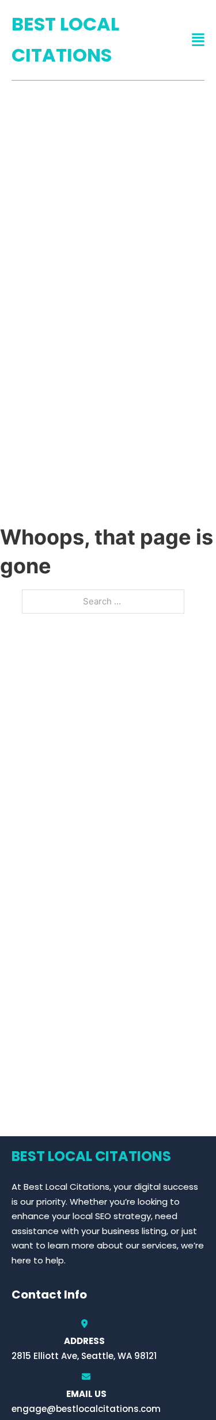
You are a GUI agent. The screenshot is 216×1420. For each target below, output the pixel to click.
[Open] (198, 40)
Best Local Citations (65, 39)
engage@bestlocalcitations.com (86, 1409)
